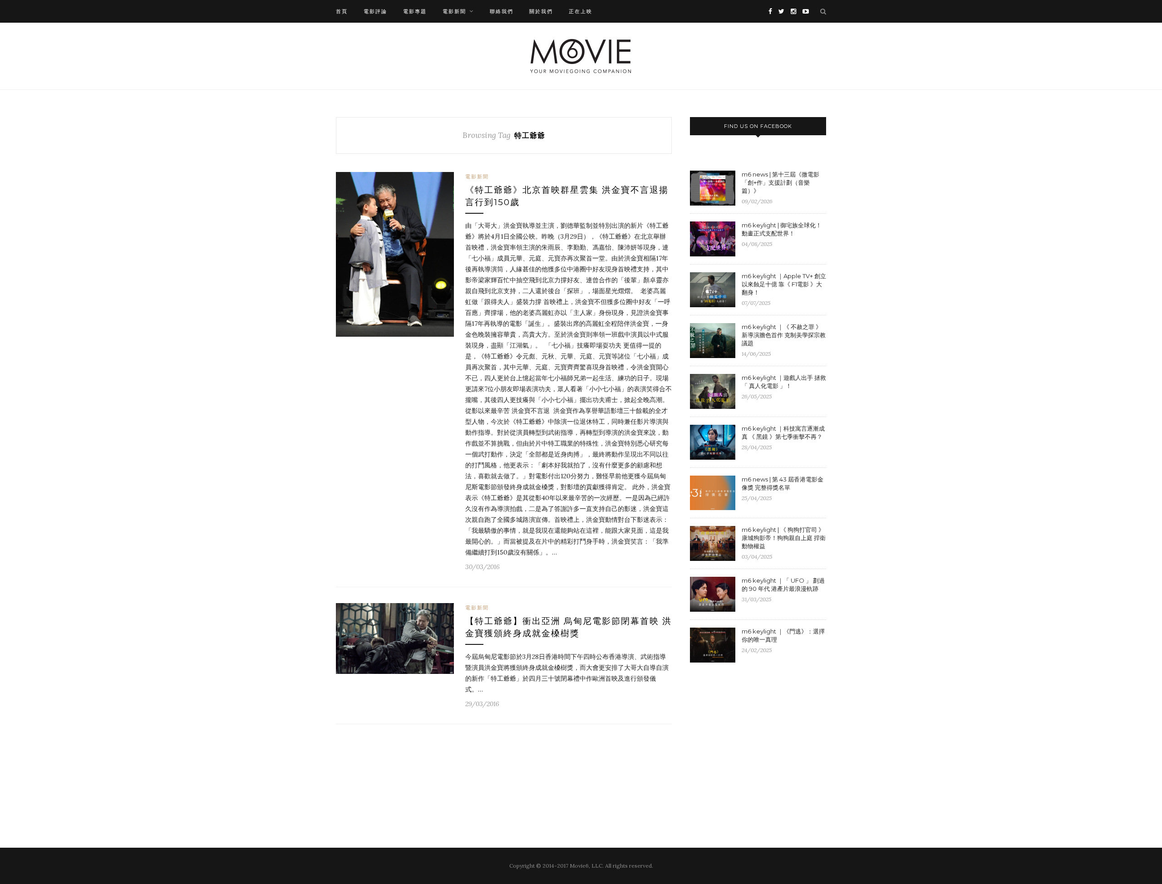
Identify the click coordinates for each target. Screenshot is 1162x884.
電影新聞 (454, 11)
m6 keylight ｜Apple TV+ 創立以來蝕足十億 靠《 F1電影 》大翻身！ (784, 284)
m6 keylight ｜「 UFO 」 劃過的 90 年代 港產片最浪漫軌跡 (783, 584)
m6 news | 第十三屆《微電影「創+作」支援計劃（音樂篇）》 (780, 182)
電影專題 (415, 11)
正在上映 (580, 11)
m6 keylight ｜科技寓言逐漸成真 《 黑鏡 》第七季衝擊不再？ (783, 432)
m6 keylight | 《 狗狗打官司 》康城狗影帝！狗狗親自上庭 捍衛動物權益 (784, 538)
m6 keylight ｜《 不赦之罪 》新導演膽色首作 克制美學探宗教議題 (784, 335)
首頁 (342, 11)
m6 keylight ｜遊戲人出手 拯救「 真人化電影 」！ (784, 381)
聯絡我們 (501, 11)
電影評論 (375, 11)
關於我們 (541, 11)
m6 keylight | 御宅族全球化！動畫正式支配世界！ (782, 229)
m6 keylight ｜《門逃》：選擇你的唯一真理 (783, 635)
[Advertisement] (766, 743)
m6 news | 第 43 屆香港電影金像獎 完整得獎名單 (782, 483)
